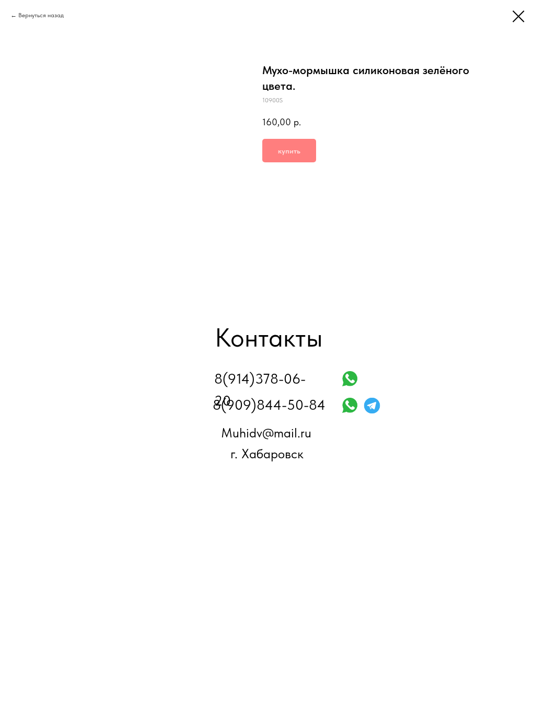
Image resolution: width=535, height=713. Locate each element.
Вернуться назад (41, 15)
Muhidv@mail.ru (266, 433)
